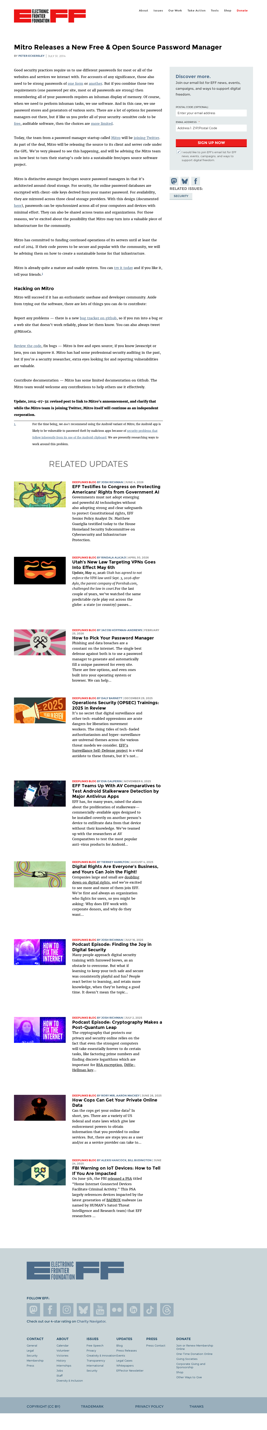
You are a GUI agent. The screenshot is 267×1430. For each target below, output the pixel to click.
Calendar (63, 1345)
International (95, 1365)
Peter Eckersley (31, 55)
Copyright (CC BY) (43, 1407)
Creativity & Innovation (101, 1355)
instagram (66, 1309)
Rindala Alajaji (113, 557)
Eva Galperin (111, 781)
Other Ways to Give (189, 1377)
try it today (123, 268)
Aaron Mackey (128, 1095)
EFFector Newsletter (130, 1370)
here (17, 205)
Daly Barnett (111, 698)
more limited (102, 123)
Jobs (60, 1370)
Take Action (197, 10)
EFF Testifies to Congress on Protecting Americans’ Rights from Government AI (116, 489)
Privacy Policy (149, 1407)
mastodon (33, 1309)
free (17, 123)
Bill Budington (140, 1160)
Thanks (196, 1407)
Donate (242, 10)
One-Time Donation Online (194, 1353)
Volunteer (63, 1350)
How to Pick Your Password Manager (113, 637)
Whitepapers (125, 1365)
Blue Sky (83, 1309)
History (61, 1360)
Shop (228, 10)
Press (30, 1365)
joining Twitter (146, 138)
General (32, 1345)
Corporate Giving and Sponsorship (190, 1365)
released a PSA (120, 1178)
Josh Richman (112, 482)
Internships (64, 1365)
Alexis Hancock (113, 1160)
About (143, 10)
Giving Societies (187, 1358)
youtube (100, 1309)
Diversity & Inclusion (70, 1380)
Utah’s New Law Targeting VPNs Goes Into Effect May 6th (114, 564)
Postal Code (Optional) (192, 106)
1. (15, 424)
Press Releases (126, 1350)
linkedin (133, 1309)
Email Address (186, 121)
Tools (215, 10)
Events (120, 1355)
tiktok (150, 1309)
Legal (30, 1350)
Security (181, 196)
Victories (62, 1355)
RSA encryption (109, 1065)
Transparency (96, 1360)
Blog (119, 1345)
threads (167, 1309)
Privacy (91, 1350)
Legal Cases (124, 1360)
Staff (60, 1375)
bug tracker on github (98, 318)
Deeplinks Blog (84, 482)
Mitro (116, 138)
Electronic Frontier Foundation (50, 18)
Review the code (27, 346)
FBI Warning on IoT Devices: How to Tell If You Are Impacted (116, 1170)
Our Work (175, 10)
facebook (50, 1309)
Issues (158, 10)
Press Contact (155, 1345)
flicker (116, 1309)
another (95, 83)
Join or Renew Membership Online (194, 1347)
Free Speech (95, 1345)
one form (75, 83)
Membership (35, 1360)
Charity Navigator (91, 1321)
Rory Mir (108, 1095)
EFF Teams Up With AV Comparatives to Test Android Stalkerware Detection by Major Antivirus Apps (116, 791)
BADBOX (113, 1200)
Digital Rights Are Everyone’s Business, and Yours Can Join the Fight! (115, 869)
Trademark (92, 1407)
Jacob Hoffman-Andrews (121, 630)
